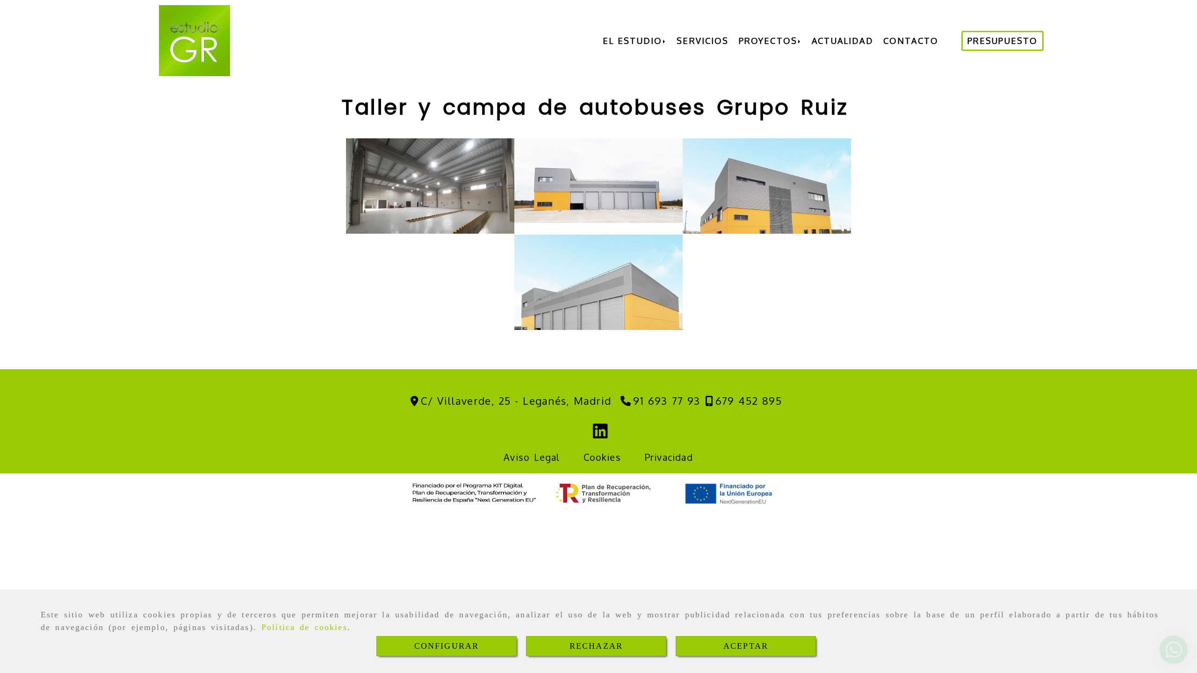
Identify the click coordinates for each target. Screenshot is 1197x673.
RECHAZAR (596, 646)
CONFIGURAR (446, 646)
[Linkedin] (600, 434)
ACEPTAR (745, 646)
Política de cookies (304, 627)
